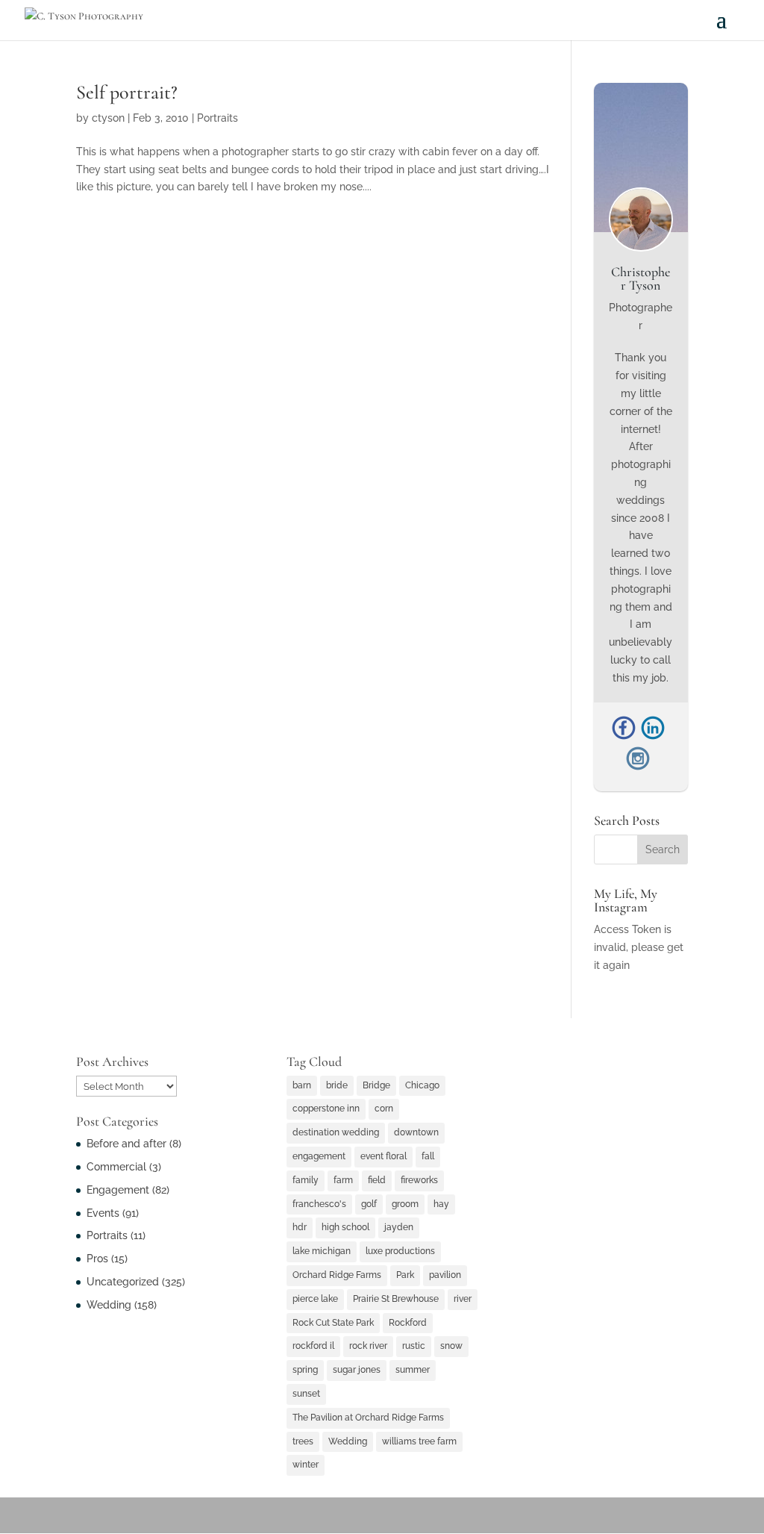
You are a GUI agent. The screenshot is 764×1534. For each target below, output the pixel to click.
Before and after (126, 1144)
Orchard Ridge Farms (336, 1275)
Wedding (109, 1305)
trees (302, 1441)
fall (428, 1156)
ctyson (108, 118)
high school (345, 1227)
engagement (318, 1156)
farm (343, 1180)
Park (405, 1275)
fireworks (419, 1180)
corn (384, 1108)
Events (103, 1213)
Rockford (408, 1323)
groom (405, 1204)
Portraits (217, 118)
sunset (306, 1393)
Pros (97, 1259)
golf (369, 1204)
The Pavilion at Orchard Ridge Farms (368, 1417)
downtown (416, 1132)
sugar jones (357, 1370)
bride (337, 1085)
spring (305, 1370)
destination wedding (335, 1132)
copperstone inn (326, 1108)
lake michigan (321, 1251)
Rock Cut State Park (333, 1323)
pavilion (445, 1275)
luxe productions (400, 1251)
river (463, 1299)
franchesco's (319, 1204)
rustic (413, 1346)
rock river (368, 1346)
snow (451, 1346)
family (305, 1180)
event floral (383, 1156)
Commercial (116, 1167)
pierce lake (315, 1299)
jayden (398, 1227)
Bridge (376, 1085)
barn (301, 1085)
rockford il (313, 1346)
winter (305, 1464)
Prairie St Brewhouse (396, 1299)
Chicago (422, 1085)
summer (412, 1370)
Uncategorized (123, 1282)
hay (441, 1204)
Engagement (118, 1190)
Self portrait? (127, 92)
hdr (299, 1227)
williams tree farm (419, 1441)
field (377, 1180)
